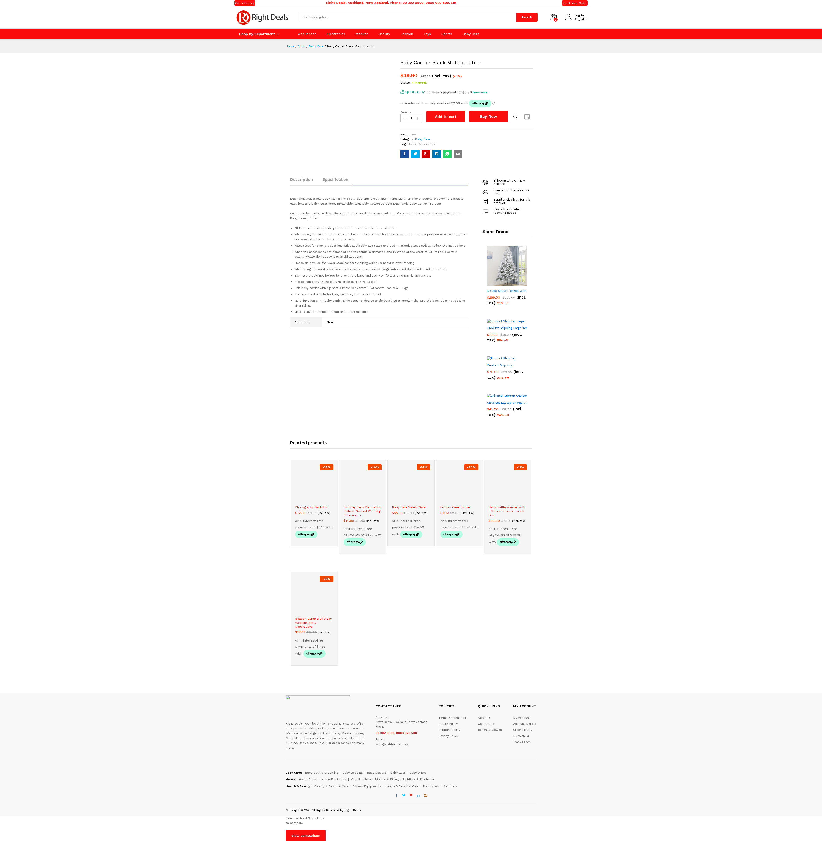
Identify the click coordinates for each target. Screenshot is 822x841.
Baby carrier (426, 144)
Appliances (307, 34)
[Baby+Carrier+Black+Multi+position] (415, 154)
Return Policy (448, 723)
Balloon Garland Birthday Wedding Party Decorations (313, 622)
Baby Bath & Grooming (321, 772)
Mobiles (362, 34)
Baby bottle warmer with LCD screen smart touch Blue (507, 511)
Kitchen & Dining (387, 779)
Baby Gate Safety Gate (409, 507)
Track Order (521, 742)
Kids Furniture (361, 779)
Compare (527, 116)
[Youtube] (411, 795)
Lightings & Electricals (419, 779)
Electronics (336, 34)
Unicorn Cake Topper (455, 507)
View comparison (305, 836)
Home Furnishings (334, 779)
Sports (446, 34)
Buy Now (488, 116)
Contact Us (486, 723)
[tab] (303, 181)
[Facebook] (396, 795)
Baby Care (471, 34)
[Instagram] (425, 795)
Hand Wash (431, 786)
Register (581, 19)
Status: (405, 82)
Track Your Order (575, 3)
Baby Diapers (376, 772)
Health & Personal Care (402, 786)
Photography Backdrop (312, 507)
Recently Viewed (490, 729)
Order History (244, 3)
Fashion (407, 34)
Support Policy (449, 729)
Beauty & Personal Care (331, 786)
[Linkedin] (418, 795)
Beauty (384, 34)
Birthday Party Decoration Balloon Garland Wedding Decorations (362, 511)
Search (526, 17)
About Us (484, 717)
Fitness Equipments (367, 786)
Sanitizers (450, 786)
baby (412, 144)
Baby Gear (397, 772)
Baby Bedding (352, 772)
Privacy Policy (448, 736)
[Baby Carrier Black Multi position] (404, 154)
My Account (521, 717)
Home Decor (308, 779)
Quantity (405, 112)
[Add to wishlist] (515, 116)
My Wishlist (521, 736)
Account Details (524, 723)
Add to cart (445, 116)
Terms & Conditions (453, 717)
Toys (427, 34)
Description (301, 179)
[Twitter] (403, 795)
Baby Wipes (418, 772)
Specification (335, 179)
